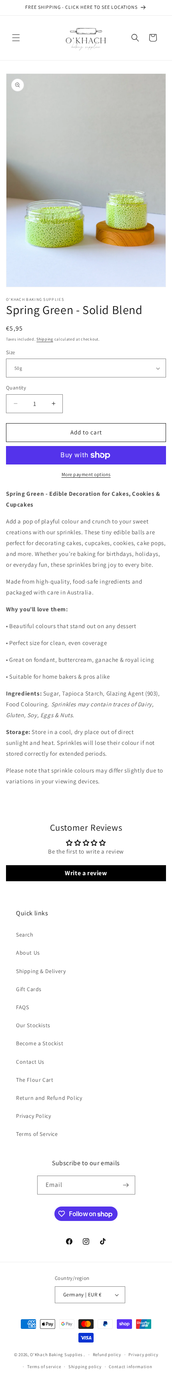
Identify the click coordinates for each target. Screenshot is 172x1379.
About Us (28, 952)
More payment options (86, 474)
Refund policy (107, 1354)
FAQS (22, 1007)
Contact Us (30, 1061)
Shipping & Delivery (41, 971)
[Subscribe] (126, 1185)
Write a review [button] (86, 873)
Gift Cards (29, 989)
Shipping (44, 339)
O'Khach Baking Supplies (56, 1354)
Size (10, 352)
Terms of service (44, 1366)
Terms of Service (37, 1134)
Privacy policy (143, 1354)
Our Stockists (33, 1025)
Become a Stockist (39, 1043)
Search (25, 934)
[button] (16, 38)
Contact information (130, 1366)
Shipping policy (85, 1366)
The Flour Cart (34, 1079)
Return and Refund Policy (49, 1097)
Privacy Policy (33, 1115)
